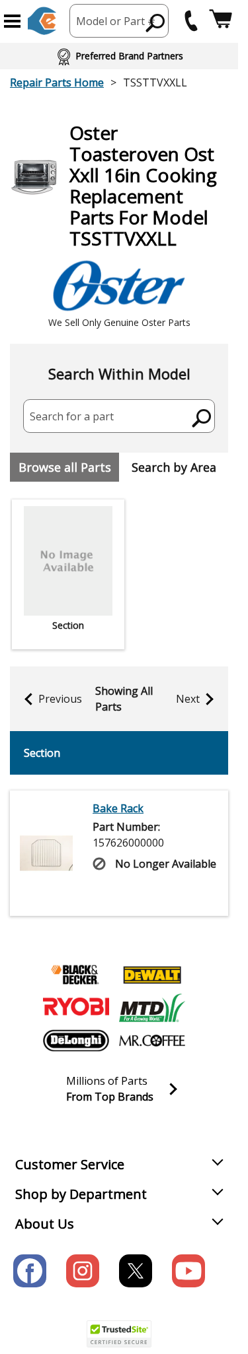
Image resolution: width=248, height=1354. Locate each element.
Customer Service (69, 1164)
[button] (12, 21)
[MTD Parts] (152, 1007)
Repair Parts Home (57, 82)
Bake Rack (118, 808)
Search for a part (72, 416)
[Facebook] (29, 1270)
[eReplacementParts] (42, 21)
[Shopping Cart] (220, 20)
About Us (44, 1224)
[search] (156, 22)
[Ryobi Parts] (76, 1007)
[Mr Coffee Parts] (152, 1040)
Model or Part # (115, 21)
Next (188, 699)
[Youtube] (188, 1270)
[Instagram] (82, 1270)
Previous (60, 699)
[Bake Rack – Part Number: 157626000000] (46, 853)
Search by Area (174, 467)
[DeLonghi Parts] (76, 1040)
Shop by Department (81, 1194)
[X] (135, 1270)
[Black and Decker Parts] (76, 974)
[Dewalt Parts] (152, 974)
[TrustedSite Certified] (119, 1333)
